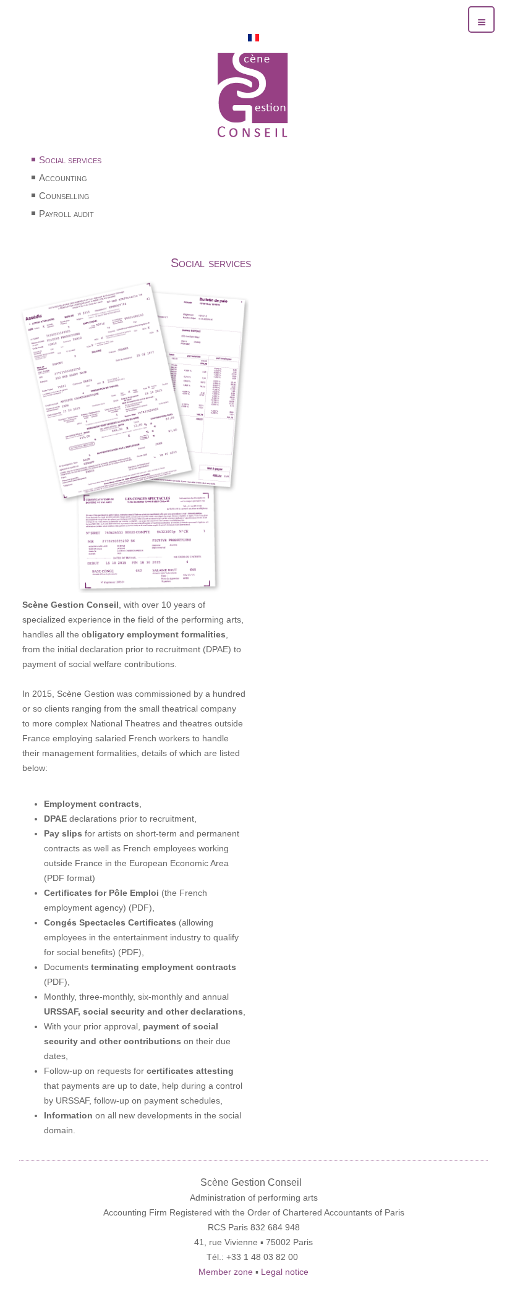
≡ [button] (481, 21)
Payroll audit (66, 213)
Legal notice (285, 1272)
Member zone (226, 1272)
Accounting (63, 177)
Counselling (64, 195)
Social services (70, 160)
